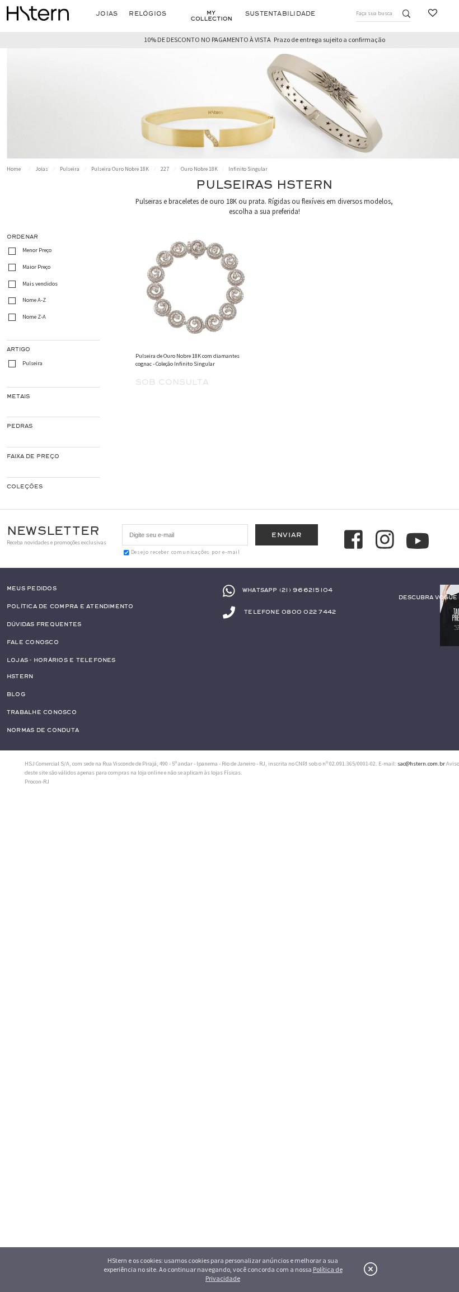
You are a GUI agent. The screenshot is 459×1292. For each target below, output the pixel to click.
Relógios (147, 14)
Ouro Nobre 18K (199, 169)
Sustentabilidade (280, 14)
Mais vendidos (40, 283)
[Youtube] (417, 541)
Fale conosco (33, 642)
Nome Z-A (34, 316)
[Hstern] (38, 13)
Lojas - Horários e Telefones (61, 660)
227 (165, 169)
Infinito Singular (248, 169)
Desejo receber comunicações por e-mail (185, 552)
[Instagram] (386, 540)
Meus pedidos (32, 588)
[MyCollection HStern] (211, 16)
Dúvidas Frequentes (44, 624)
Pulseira (69, 169)
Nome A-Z (34, 300)
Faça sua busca (374, 13)
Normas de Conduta (43, 730)
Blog (16, 694)
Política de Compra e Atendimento (70, 606)
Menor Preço (36, 250)
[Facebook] (355, 540)
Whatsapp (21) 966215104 (287, 590)
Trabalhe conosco (42, 712)
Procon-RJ (37, 781)
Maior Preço (36, 266)
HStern (20, 676)
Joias (107, 14)
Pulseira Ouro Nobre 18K (120, 169)
